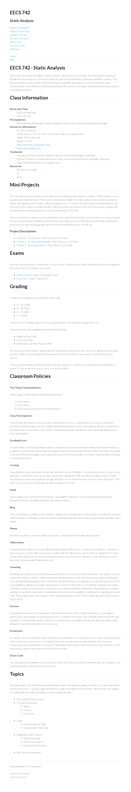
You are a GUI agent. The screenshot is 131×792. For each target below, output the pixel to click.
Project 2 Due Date (20, 31)
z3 (18, 173)
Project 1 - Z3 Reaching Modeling (33, 241)
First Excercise (17, 45)
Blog (12, 59)
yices (19, 176)
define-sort (15, 42)
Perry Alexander (33, 766)
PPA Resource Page (27, 169)
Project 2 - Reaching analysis (31, 245)
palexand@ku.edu (32, 148)
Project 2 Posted (18, 34)
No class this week (19, 38)
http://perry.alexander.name (36, 144)
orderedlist (22, 777)
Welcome (14, 49)
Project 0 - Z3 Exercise (28, 238)
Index (13, 56)
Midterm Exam (24, 275)
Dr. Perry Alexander (27, 130)
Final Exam (22, 278)
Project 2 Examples (19, 27)
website (49, 514)
